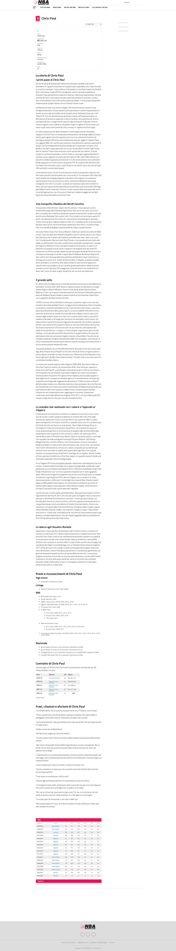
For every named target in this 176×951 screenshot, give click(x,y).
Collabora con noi (83, 942)
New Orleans (55, 826)
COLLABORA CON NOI (100, 7)
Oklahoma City (55, 869)
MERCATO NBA (83, 7)
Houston (55, 832)
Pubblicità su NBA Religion (98, 942)
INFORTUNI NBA (70, 7)
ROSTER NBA (45, 7)
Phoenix (40, 59)
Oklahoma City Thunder (53, 682)
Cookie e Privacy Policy (68, 942)
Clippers (55, 838)
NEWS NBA (57, 7)
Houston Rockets (54, 678)
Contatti (112, 942)
